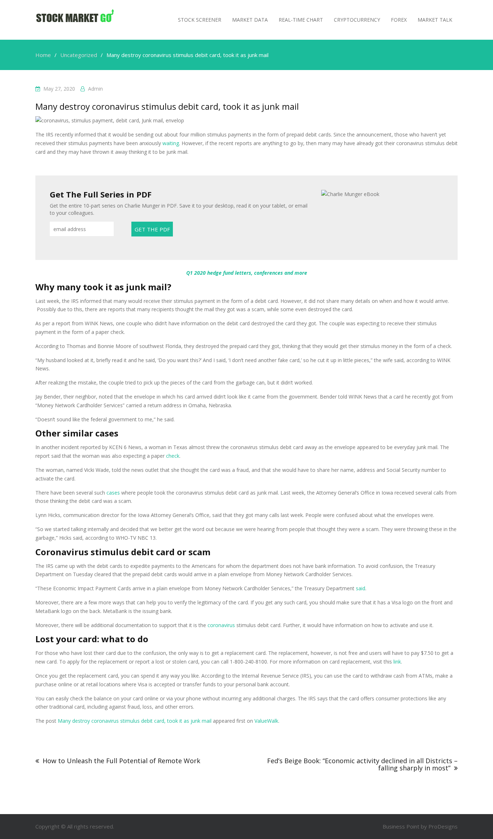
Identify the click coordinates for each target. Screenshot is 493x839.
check (172, 455)
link (397, 661)
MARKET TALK (435, 19)
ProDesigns (443, 826)
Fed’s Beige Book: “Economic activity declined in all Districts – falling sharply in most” (362, 764)
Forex (399, 19)
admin (95, 88)
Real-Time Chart (301, 19)
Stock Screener (199, 19)
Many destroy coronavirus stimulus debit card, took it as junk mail (134, 720)
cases (113, 492)
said (360, 588)
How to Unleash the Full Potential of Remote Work (121, 760)
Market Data (250, 19)
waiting (170, 143)
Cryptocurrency (357, 19)
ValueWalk (266, 720)
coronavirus (221, 625)
